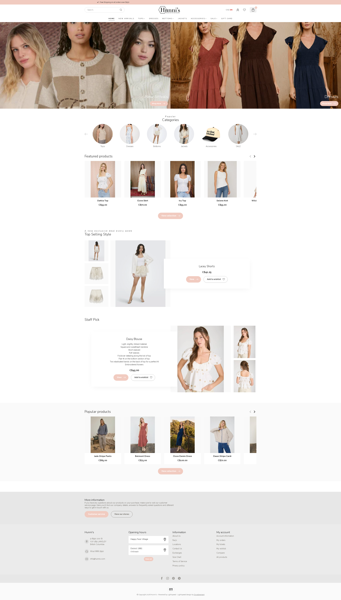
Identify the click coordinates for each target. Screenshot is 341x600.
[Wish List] (244, 10)
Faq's (174, 540)
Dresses (154, 18)
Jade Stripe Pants (102, 456)
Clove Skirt (142, 200)
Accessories (198, 18)
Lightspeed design (184, 595)
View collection (168, 216)
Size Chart (176, 557)
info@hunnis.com (97, 559)
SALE (213, 18)
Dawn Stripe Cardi (222, 456)
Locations (176, 544)
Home (112, 18)
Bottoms (167, 18)
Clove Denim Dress (182, 456)
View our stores (121, 514)
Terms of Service (179, 561)
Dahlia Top (102, 200)
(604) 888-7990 (97, 551)
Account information (225, 536)
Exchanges (177, 553)
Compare (220, 553)
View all (148, 559)
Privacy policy (178, 566)
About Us (176, 536)
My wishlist (221, 549)
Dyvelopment (199, 595)
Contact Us (177, 549)
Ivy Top (182, 200)
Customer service (96, 514)
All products (221, 557)
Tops (141, 18)
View (192, 279)
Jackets (182, 18)
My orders (220, 540)
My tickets (220, 544)
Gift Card (226, 18)
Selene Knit (222, 200)
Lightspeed (172, 595)
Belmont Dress (142, 456)
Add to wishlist (214, 279)
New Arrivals (126, 18)
